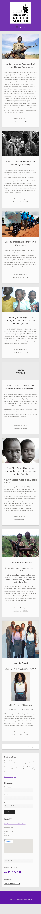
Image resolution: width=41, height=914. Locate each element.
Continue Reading (20, 119)
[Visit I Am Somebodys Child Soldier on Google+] (16, 872)
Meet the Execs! (20, 663)
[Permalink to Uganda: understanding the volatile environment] (20, 224)
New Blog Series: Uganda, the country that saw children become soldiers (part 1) (20, 471)
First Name (7, 787)
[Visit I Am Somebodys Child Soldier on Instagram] (12, 872)
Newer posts (32, 747)
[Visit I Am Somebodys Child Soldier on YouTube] (5, 872)
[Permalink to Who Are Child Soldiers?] (20, 543)
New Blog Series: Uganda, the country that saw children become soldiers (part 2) (20, 320)
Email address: (8, 803)
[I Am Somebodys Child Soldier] (20, 13)
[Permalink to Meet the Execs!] (20, 639)
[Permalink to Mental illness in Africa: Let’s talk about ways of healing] (20, 143)
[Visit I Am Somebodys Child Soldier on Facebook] (20, 872)
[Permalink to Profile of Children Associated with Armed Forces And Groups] (20, 46)
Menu (22, 27)
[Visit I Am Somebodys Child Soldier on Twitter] (9, 872)
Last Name (7, 795)
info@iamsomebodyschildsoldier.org (15, 824)
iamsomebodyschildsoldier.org (23, 899)
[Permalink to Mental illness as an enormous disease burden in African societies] (20, 371)
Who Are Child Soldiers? (20, 562)
